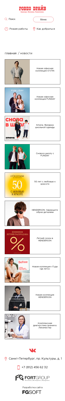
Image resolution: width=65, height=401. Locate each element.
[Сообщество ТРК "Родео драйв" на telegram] (32, 350)
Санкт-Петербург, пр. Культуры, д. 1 (35, 358)
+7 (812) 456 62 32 (35, 367)
